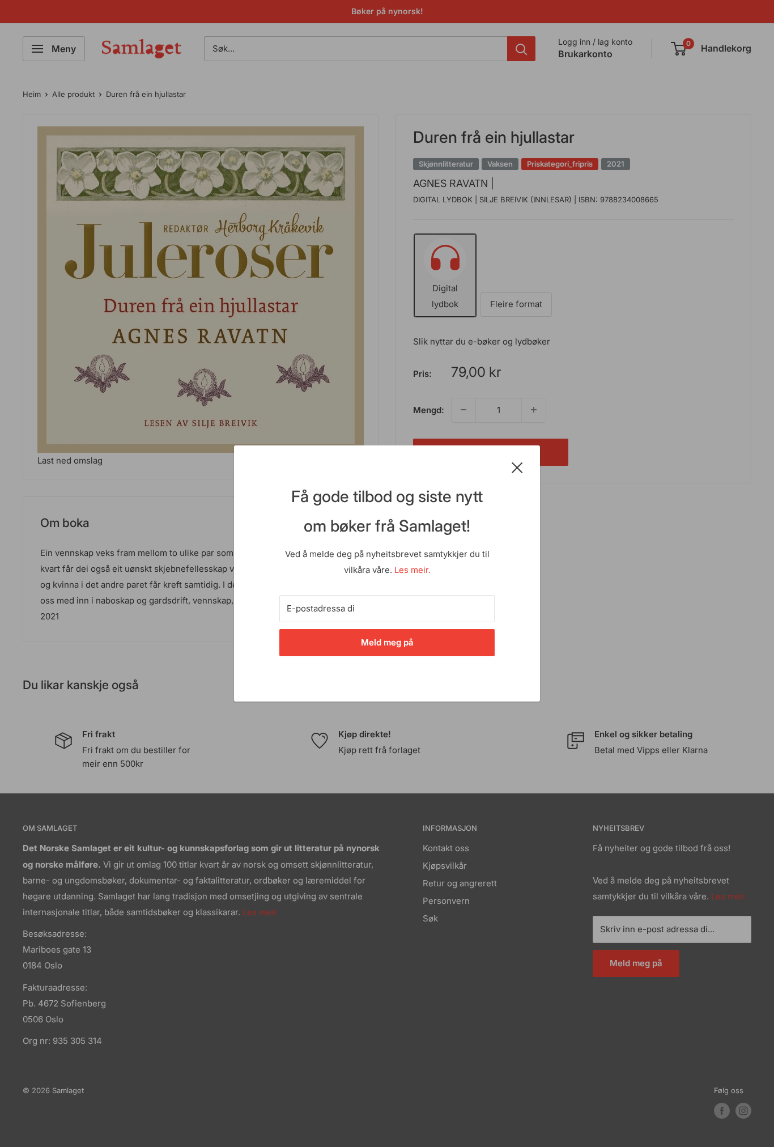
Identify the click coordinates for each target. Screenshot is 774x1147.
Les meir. (412, 569)
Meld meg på (387, 642)
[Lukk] (517, 467)
